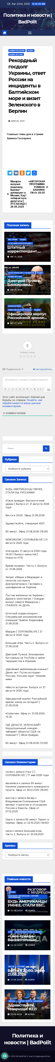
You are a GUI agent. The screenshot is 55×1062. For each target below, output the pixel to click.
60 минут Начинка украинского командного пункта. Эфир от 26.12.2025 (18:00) (27, 786)
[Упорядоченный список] (20, 389)
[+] (42, 389)
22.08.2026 (17, 910)
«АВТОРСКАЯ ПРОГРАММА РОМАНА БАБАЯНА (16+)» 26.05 (36, 187)
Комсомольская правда (19, 310)
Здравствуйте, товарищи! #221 (25, 523)
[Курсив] (9, 389)
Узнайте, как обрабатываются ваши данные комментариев (22, 403)
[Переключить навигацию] (29, 33)
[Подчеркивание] (12, 389)
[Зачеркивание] (16, 389)
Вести (11, 966)
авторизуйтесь (43, 369)
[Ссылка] (34, 389)
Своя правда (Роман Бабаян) (28, 932)
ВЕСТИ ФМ (12, 239)
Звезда (12, 892)
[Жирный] (5, 389)
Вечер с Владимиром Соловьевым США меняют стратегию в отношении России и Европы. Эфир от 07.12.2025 (26, 804)
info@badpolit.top (41, 1056)
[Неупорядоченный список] (23, 389)
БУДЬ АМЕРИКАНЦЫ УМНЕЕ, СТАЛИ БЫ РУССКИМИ (27, 905)
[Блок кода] (31, 389)
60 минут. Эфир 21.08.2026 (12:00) (27, 742)
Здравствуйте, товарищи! (30, 1001)
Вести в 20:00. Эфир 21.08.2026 (25, 515)
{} (38, 389)
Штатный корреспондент (20, 243)
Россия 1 (21, 966)
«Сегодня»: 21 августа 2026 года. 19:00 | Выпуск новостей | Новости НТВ (26, 554)
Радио (30, 50)
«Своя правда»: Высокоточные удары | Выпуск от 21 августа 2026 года (27, 504)
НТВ (10, 932)
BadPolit (22, 1056)
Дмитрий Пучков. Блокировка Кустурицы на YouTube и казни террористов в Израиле (25, 658)
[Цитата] (27, 389)
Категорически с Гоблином (21, 273)
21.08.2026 (17, 980)
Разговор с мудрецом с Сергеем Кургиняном (23, 896)
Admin (31, 910)
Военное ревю (14, 306)
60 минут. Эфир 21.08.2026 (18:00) (27, 531)
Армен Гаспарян (17, 50)
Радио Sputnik (16, 54)
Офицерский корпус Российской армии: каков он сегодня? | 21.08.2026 (26, 702)
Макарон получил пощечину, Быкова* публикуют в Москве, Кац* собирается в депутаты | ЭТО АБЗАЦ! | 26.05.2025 (18, 194)
